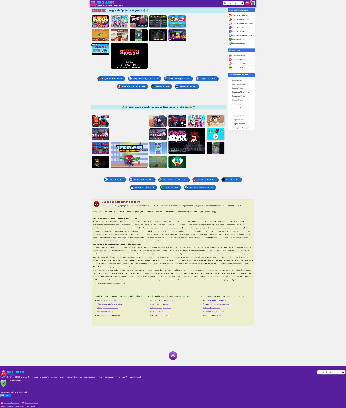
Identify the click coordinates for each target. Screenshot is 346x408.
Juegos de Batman (239, 43)
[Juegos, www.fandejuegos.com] (102, 3)
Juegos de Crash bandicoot (175, 179)
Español (7, 395)
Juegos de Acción (238, 59)
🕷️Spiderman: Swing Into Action (162, 315)
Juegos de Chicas (238, 96)
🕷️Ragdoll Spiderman (211, 308)
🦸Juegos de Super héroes (107, 308)
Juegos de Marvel (238, 31)
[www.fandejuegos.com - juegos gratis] (12, 373)
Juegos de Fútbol (238, 84)
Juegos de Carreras (239, 63)
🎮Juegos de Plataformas (107, 300)
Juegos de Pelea (238, 116)
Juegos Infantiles (238, 124)
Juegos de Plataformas (240, 19)
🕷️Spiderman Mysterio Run (160, 308)
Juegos (137, 377)
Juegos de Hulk (238, 39)
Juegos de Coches (238, 56)
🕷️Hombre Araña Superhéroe (161, 300)
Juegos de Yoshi (171, 187)
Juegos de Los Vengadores (242, 35)
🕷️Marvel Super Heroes (159, 304)
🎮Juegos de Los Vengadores (108, 315)
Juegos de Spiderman (240, 15)
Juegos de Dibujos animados (242, 23)
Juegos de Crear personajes (201, 187)
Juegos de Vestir (238, 104)
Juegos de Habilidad (239, 67)
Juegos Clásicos (237, 100)
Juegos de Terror (238, 120)
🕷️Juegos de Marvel (105, 312)
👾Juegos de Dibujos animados (109, 304)
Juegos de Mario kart (206, 179)
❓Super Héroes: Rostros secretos (216, 304)
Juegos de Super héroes (241, 27)
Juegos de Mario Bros (142, 179)
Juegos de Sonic (116, 179)
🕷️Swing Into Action (158, 312)
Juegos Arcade (237, 88)
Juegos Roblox (232, 179)
